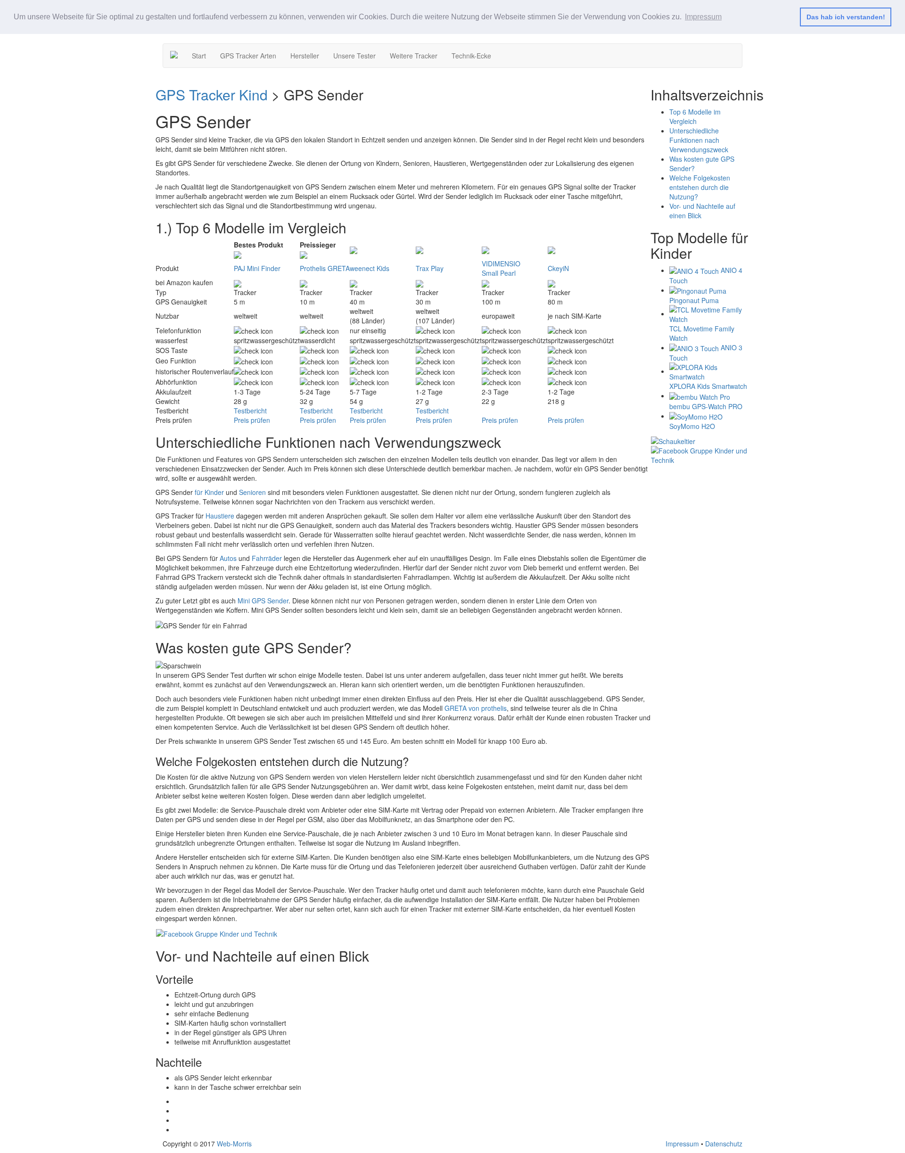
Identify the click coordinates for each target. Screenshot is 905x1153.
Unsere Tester (354, 55)
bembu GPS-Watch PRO (705, 406)
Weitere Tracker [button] (413, 55)
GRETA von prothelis (475, 708)
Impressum (682, 1143)
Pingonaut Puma (694, 300)
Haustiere (220, 515)
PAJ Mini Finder (257, 268)
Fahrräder (267, 558)
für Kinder (209, 492)
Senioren (252, 492)
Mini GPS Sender (263, 600)
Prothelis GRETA (325, 268)
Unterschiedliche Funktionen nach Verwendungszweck (698, 140)
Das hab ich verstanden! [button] (845, 17)
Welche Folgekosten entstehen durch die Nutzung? (699, 187)
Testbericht (250, 410)
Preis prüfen (252, 420)
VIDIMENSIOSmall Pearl (501, 268)
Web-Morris (234, 1143)
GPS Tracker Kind (212, 94)
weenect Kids (369, 268)
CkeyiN (558, 268)
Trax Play (430, 268)
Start (199, 55)
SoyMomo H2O (692, 426)
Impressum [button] (703, 17)
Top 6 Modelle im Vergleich (695, 116)
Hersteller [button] (304, 55)
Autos (228, 558)
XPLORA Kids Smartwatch (708, 386)
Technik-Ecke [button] (471, 55)
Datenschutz (723, 1143)
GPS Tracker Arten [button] (248, 55)
